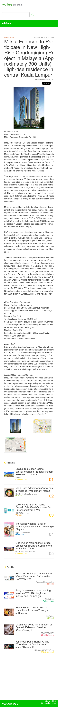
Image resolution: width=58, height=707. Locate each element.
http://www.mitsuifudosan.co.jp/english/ (28, 414)
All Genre (6, 23)
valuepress (12, 5)
